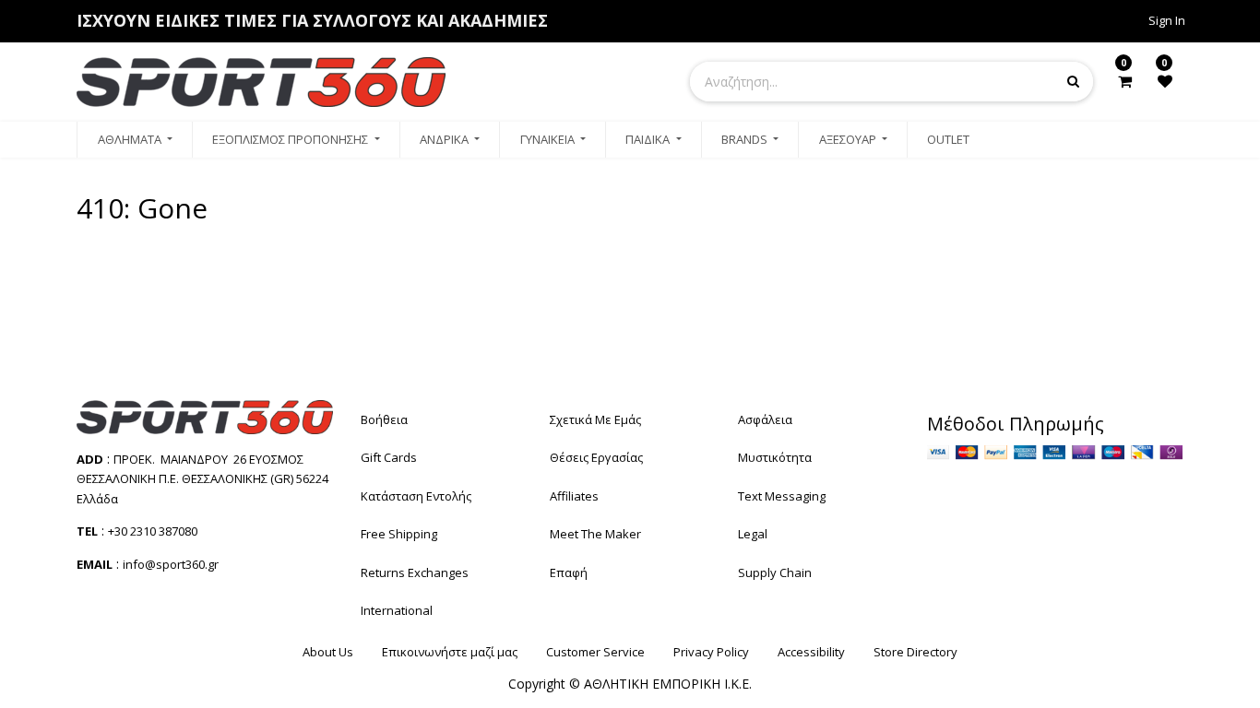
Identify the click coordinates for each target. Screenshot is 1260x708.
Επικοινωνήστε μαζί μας (449, 651)
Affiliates (574, 496)
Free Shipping (399, 533)
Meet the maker (595, 533)
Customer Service (595, 651)
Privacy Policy (711, 651)
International (397, 610)
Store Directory (915, 651)
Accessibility (811, 651)
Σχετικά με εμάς (595, 419)
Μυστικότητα (775, 457)
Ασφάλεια (765, 419)
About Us (328, 651)
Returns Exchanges (415, 572)
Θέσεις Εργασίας (596, 457)
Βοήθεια (384, 419)
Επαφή (569, 572)
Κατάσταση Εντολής (416, 496)
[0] (1125, 81)
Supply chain (775, 572)
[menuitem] (135, 140)
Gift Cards (389, 457)
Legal (752, 533)
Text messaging (782, 496)
